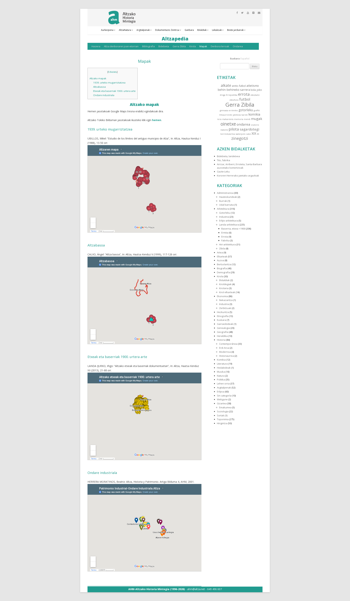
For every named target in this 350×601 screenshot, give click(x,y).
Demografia (223, 272)
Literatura (222, 363)
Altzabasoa (99, 86)
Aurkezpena (107, 30)
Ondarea (238, 46)
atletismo (252, 86)
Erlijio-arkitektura (228, 220)
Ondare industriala (103, 95)
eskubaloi (255, 95)
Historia (221, 339)
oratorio (255, 125)
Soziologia (222, 411)
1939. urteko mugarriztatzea (109, 82)
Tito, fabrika (223, 160)
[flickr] (253, 12)
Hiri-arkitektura (227, 244)
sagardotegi (249, 129)
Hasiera (96, 46)
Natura (221, 375)
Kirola (192, 46)
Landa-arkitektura (229, 224)
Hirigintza (222, 423)
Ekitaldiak (224, 280)
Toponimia (223, 419)
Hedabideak (224, 367)
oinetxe (228, 124)
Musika (221, 371)
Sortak (220, 415)
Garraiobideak (225, 324)
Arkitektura (223, 208)
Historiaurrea (226, 355)
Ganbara (189, 30)
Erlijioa (220, 391)
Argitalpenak (143, 30)
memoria (238, 119)
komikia (254, 114)
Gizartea (222, 403)
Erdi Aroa (224, 347)
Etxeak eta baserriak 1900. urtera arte (114, 91)
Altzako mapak (98, 78)
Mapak (203, 46)
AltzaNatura (125, 30)
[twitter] (242, 12)
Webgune (222, 399)
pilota (234, 129)
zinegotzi (239, 138)
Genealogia (223, 328)
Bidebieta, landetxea (228, 156)
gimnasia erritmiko (229, 110)
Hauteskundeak (228, 197)
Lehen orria (223, 383)
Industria (224, 216)
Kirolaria (223, 288)
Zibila (222, 248)
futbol (244, 99)
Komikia (221, 359)
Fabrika (225, 240)
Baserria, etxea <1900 (233, 228)
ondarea (243, 124)
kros (219, 119)
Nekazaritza (226, 300)
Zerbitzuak (225, 308)
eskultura (234, 100)
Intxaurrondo (225, 115)
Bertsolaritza (224, 264)
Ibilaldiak (202, 30)
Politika (221, 379)
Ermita (224, 232)
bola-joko (256, 90)
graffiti (257, 110)
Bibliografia (148, 46)
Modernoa (225, 351)
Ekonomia (222, 296)
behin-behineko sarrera (234, 90)
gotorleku (246, 110)
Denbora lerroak (220, 46)
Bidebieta (163, 46)
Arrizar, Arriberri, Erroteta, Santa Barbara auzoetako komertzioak (239, 166)
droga (222, 95)
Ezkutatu (112, 71)
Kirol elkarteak (227, 292)
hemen (156, 120)
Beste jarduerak (235, 30)
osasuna (224, 130)
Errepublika (231, 95)
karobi (245, 115)
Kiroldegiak (225, 284)
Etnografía (222, 316)
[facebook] (237, 12)
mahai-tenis (227, 119)
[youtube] (248, 12)
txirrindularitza (227, 134)
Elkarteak (222, 256)
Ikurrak (223, 201)
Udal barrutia (226, 204)
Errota (224, 236)
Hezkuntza (223, 312)
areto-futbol (239, 85)
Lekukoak (217, 30)
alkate (226, 85)
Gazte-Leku (223, 171)
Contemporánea (228, 343)
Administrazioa (225, 193)
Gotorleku (224, 212)
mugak (256, 118)
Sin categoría (224, 395)
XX (258, 134)
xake (248, 134)
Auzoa (220, 260)
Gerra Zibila (179, 46)
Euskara (221, 320)
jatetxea (237, 115)
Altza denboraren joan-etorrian (121, 46)
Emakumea (225, 407)
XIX (254, 133)
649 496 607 (214, 589)
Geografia (222, 332)
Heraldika (222, 336)
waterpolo (241, 134)
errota (244, 94)
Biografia (222, 268)
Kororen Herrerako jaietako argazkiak (238, 175)
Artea (220, 252)
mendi (247, 119)
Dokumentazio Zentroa (167, 30)
